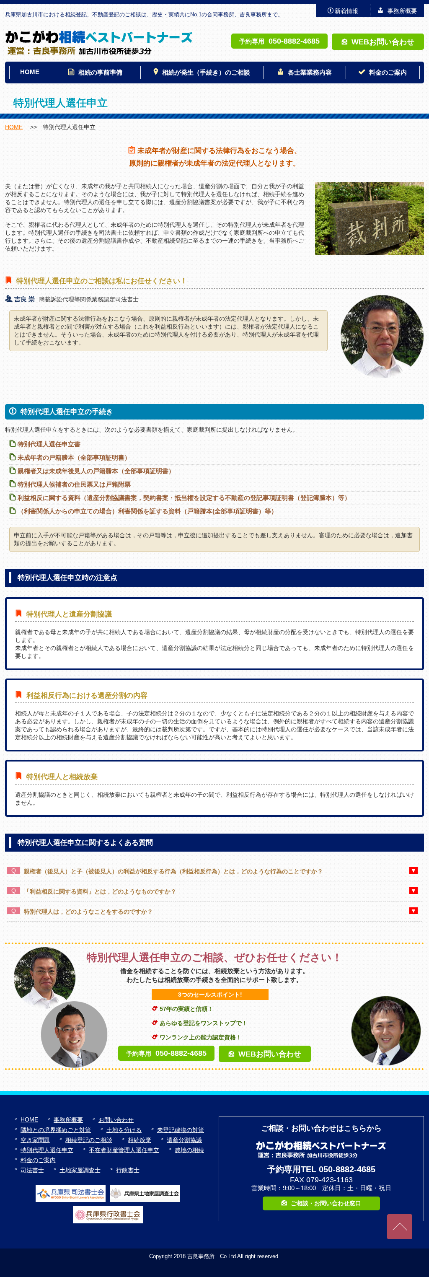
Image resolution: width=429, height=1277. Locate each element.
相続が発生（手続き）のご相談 (206, 72)
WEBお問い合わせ (382, 41)
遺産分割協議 (184, 1140)
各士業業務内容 (310, 72)
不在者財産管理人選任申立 (124, 1150)
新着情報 (346, 11)
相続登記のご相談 (88, 1140)
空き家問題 (35, 1140)
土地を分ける (124, 1130)
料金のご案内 (388, 72)
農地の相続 (189, 1150)
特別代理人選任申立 (47, 1150)
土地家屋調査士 (80, 1170)
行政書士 (128, 1170)
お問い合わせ (116, 1119)
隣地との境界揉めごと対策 (56, 1130)
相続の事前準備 (100, 72)
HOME (29, 71)
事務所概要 (402, 11)
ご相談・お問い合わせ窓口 (326, 1203)
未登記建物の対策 (180, 1130)
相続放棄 (139, 1140)
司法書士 (32, 1170)
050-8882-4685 (294, 40)
